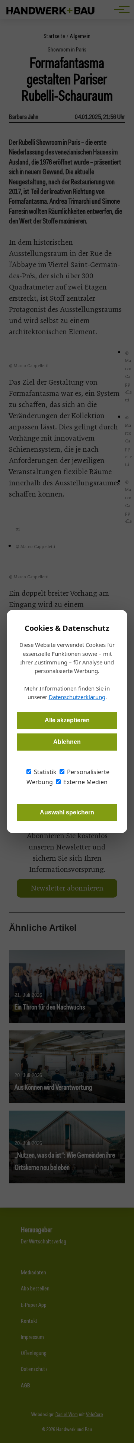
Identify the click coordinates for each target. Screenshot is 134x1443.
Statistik (44, 772)
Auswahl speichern (67, 812)
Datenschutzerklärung (77, 697)
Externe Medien (85, 782)
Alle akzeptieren (67, 720)
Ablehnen (67, 742)
